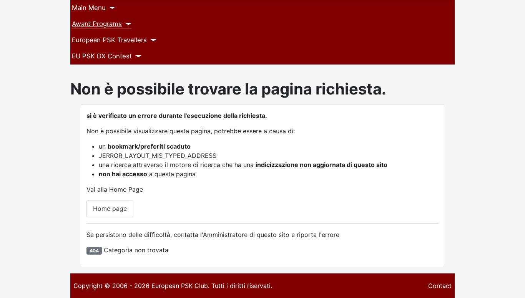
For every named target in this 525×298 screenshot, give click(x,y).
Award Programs (97, 24)
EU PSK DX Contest (102, 56)
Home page (110, 208)
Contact (440, 286)
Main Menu (89, 8)
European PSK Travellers (109, 40)
